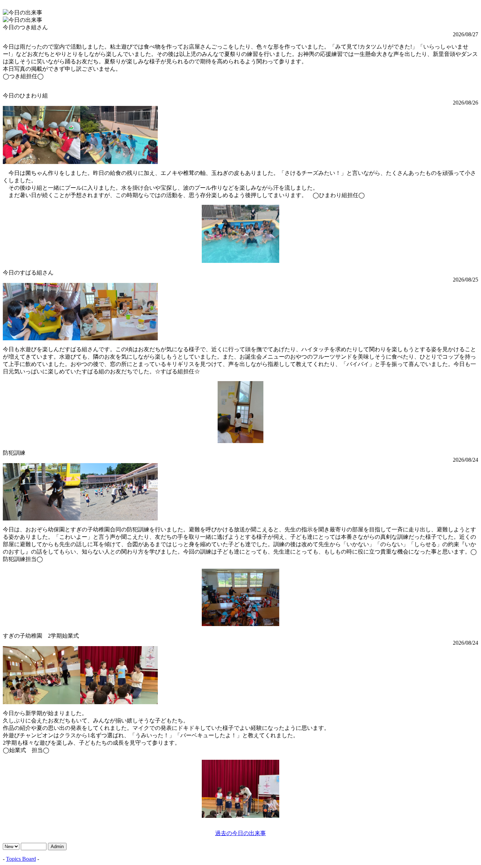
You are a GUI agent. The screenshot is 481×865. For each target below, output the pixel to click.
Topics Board (21, 859)
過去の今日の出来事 (240, 833)
